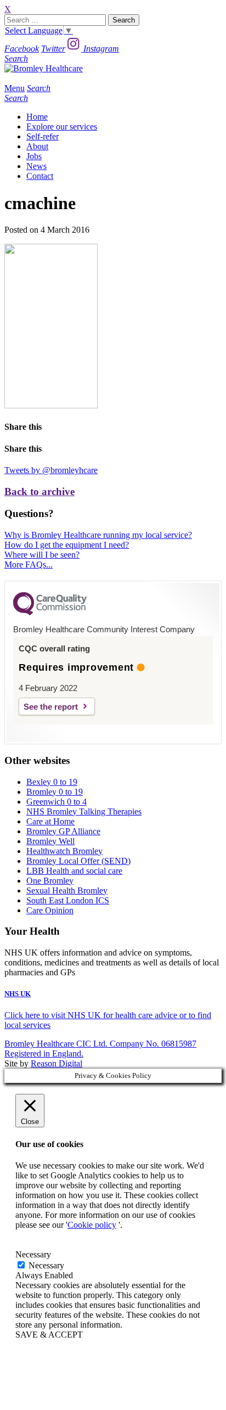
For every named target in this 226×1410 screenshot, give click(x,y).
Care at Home (50, 821)
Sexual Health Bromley (67, 890)
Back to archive (39, 491)
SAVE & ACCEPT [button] (49, 1334)
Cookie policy (91, 1224)
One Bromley (50, 880)
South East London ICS (67, 900)
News (36, 166)
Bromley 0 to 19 (54, 791)
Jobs (34, 156)
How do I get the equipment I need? (66, 544)
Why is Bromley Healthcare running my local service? (98, 535)
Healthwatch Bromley (64, 851)
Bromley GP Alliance (63, 831)
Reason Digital (56, 1063)
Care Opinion (50, 910)
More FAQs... (28, 564)
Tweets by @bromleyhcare (51, 470)
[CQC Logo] (50, 612)
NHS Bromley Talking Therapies (84, 811)
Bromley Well (50, 841)
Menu (14, 88)
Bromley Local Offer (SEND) (78, 861)
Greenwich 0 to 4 (56, 801)
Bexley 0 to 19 (51, 782)
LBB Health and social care (74, 870)
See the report (51, 706)
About (37, 146)
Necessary (46, 1265)
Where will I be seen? (42, 554)
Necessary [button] (33, 1254)
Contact (39, 176)
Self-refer (42, 136)
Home (37, 116)
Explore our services (61, 126)
